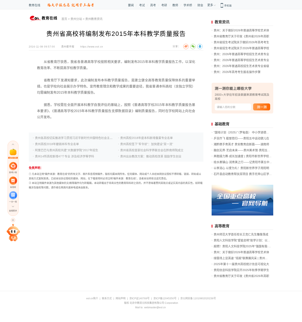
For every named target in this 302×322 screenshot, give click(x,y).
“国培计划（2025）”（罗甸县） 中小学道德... (241, 132)
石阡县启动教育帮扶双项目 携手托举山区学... (243, 174)
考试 (142, 5)
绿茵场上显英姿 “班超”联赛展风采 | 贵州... (240, 258)
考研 (164, 5)
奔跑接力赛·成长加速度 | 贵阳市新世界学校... (242, 156)
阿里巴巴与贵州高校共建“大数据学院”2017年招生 (66, 150)
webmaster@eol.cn (155, 307)
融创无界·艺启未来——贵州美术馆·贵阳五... (242, 150)
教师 (175, 5)
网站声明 (121, 298)
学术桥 (187, 5)
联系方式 (107, 298)
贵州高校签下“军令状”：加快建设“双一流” (146, 144)
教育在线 (34, 5)
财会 (200, 5)
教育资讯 (222, 22)
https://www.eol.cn (91, 46)
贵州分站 (76, 18)
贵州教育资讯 (94, 18)
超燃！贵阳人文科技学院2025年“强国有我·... (242, 246)
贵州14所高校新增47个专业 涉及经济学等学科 (64, 156)
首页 (64, 18)
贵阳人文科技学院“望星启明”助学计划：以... (242, 240)
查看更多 (13, 211)
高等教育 (222, 226)
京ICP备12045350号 (164, 298)
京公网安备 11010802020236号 (198, 298)
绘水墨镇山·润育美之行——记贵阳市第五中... (243, 162)
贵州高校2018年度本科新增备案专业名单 (146, 137)
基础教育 (222, 124)
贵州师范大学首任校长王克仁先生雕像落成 (241, 234)
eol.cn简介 (92, 298)
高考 (153, 5)
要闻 (131, 5)
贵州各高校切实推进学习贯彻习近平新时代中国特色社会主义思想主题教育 (82, 137)
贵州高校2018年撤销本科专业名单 (57, 144)
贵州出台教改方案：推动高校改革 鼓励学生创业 (150, 156)
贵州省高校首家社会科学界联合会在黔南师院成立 (151, 150)
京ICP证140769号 (139, 298)
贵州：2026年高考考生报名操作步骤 (237, 72)
